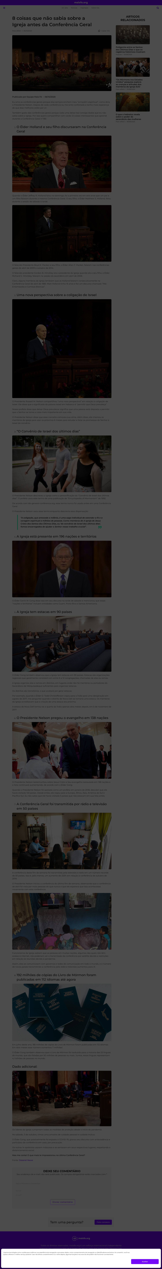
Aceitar (145, 1262)
